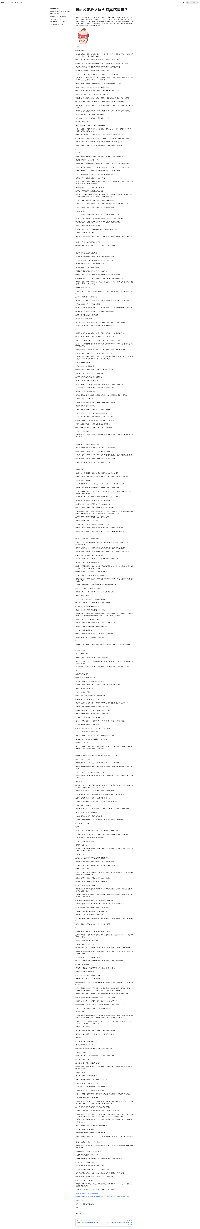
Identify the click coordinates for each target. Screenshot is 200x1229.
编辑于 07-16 (79, 1200)
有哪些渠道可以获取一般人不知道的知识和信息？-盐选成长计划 (61, 12)
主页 (8, 2)
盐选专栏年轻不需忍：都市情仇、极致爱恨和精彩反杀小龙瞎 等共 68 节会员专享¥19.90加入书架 (102, 1196)
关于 (21, 2)
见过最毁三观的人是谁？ (56, 19)
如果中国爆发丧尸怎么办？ (56, 24)
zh (80, 1213)
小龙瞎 (77, 47)
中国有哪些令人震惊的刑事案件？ (58, 16)
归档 (16, 2)
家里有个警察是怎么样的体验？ (57, 22)
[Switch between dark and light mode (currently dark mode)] (183, 2)
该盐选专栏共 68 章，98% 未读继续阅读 (86, 1193)
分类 (12, 2)
